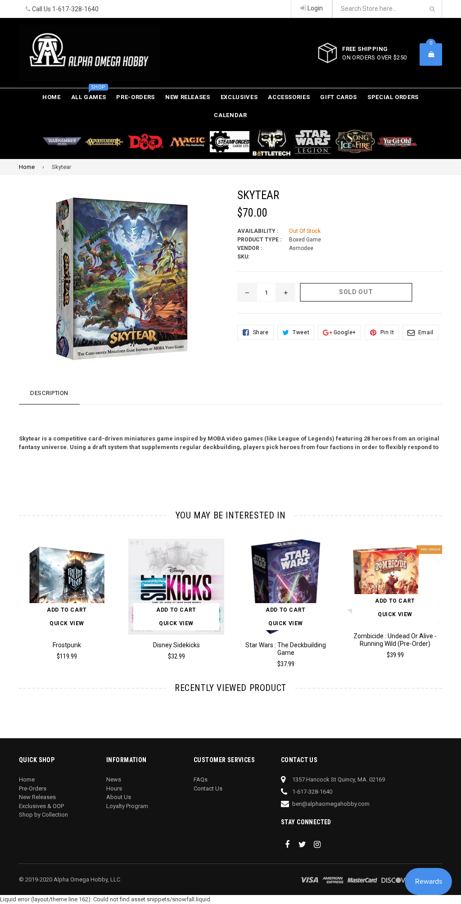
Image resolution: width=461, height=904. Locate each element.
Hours (114, 788)
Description (49, 393)
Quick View (67, 623)
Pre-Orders (135, 97)
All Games (88, 94)
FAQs (201, 779)
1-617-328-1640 (75, 9)
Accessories (289, 97)
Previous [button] (10, 594)
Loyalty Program (127, 806)
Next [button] (451, 594)
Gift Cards (338, 97)
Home (51, 97)
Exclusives (239, 97)
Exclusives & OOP (41, 806)
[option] (60, 603)
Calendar (230, 115)
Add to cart (67, 610)
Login (314, 8)
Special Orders (393, 97)
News (113, 779)
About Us (118, 797)
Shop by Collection (43, 814)
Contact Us (208, 788)
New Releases (187, 97)
